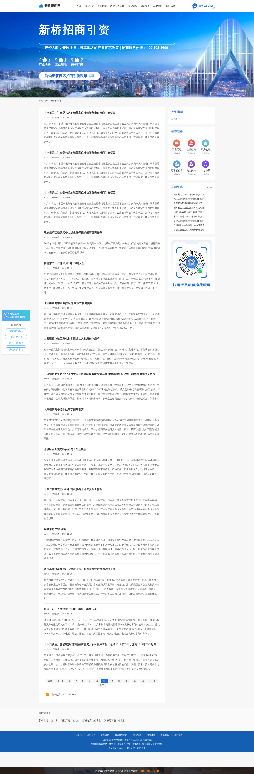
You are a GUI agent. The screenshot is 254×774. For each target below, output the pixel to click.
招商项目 (145, 6)
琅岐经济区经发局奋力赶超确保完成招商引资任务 (73, 232)
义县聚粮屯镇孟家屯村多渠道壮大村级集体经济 (72, 338)
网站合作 (141, 748)
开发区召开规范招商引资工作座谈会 (65, 449)
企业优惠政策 (121, 734)
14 (127, 681)
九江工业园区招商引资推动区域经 (189, 199)
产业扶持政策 (117, 6)
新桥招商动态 (55, 101)
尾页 (102, 685)
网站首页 (77, 734)
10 (97, 681)
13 (119, 681)
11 (104, 681)
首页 (78, 6)
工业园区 (158, 6)
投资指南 (102, 6)
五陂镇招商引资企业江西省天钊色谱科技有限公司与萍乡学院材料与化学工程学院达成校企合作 (99, 374)
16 (143, 681)
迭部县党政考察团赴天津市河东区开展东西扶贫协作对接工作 (79, 569)
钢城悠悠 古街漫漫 (55, 529)
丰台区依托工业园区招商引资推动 (189, 216)
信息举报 (131, 748)
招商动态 (132, 6)
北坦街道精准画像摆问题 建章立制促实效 (68, 303)
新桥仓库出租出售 (91, 720)
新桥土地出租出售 (48, 720)
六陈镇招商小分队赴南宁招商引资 (64, 409)
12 (111, 681)
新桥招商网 (43, 101)
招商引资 (89, 6)
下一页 (152, 681)
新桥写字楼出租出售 (114, 720)
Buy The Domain (116, 748)
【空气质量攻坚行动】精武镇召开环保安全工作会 (73, 489)
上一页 (60, 681)
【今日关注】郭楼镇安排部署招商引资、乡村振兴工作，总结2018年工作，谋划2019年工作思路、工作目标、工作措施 (113, 644)
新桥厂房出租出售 (70, 720)
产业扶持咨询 (16, 343)
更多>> (209, 187)
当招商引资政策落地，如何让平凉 (189, 225)
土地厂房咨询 (16, 337)
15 (135, 681)
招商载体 (178, 734)
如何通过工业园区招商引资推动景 (189, 208)
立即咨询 (176, 153)
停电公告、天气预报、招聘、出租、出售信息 (70, 609)
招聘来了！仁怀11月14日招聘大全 (64, 263)
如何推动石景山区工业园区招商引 (189, 212)
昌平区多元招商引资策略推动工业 (189, 203)
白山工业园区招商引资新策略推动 (189, 230)
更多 (175, 119)
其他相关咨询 (16, 349)
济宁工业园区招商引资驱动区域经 (189, 221)
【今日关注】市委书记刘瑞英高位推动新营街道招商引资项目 (79, 112)
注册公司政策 (16, 330)
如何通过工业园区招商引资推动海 (189, 194)
